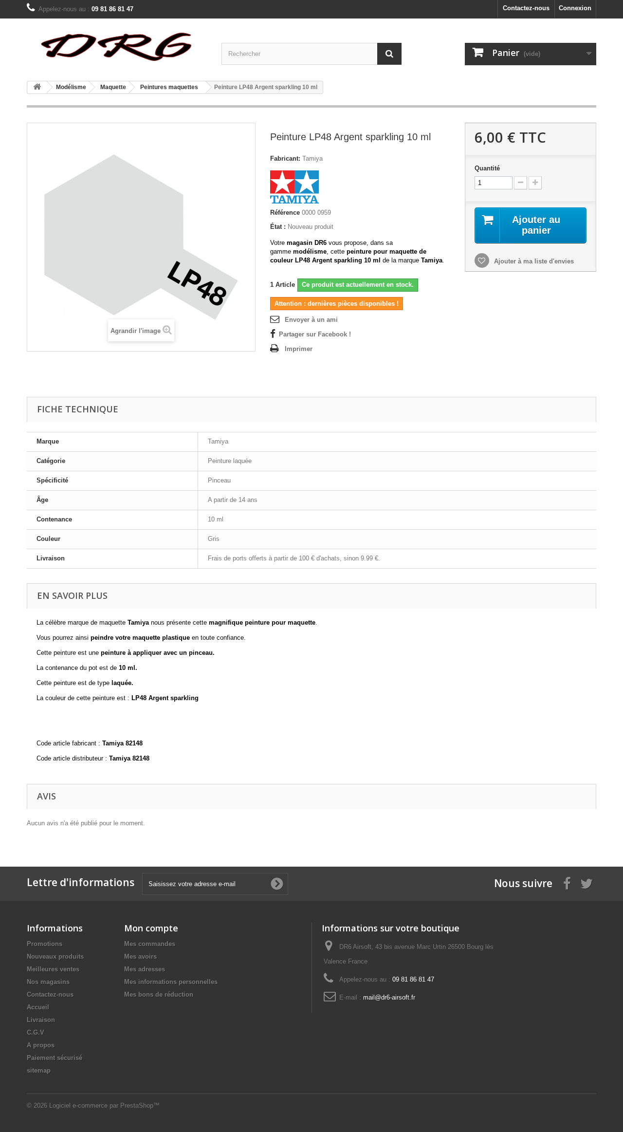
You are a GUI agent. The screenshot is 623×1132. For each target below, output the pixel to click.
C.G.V (35, 1032)
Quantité (487, 168)
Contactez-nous (526, 8)
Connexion (575, 8)
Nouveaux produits (55, 956)
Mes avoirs (140, 956)
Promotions (44, 943)
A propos (41, 1045)
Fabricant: (285, 158)
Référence (285, 212)
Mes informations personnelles (171, 981)
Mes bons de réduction (158, 994)
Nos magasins (48, 981)
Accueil (38, 1007)
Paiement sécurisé (54, 1057)
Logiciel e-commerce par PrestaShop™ (104, 1105)
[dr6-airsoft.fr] (117, 46)
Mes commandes (149, 943)
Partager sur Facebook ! (315, 334)
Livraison (41, 1019)
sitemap (39, 1070)
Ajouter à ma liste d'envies (533, 261)
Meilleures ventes (53, 969)
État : (278, 226)
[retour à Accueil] (37, 87)
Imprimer (298, 349)
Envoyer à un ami (311, 319)
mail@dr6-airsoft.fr (389, 997)
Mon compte (151, 928)
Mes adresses (144, 969)
